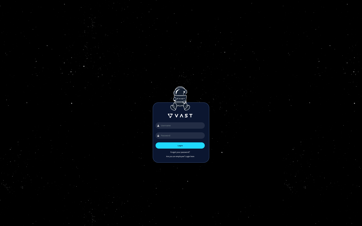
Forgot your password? (180, 152)
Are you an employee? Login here (180, 156)
